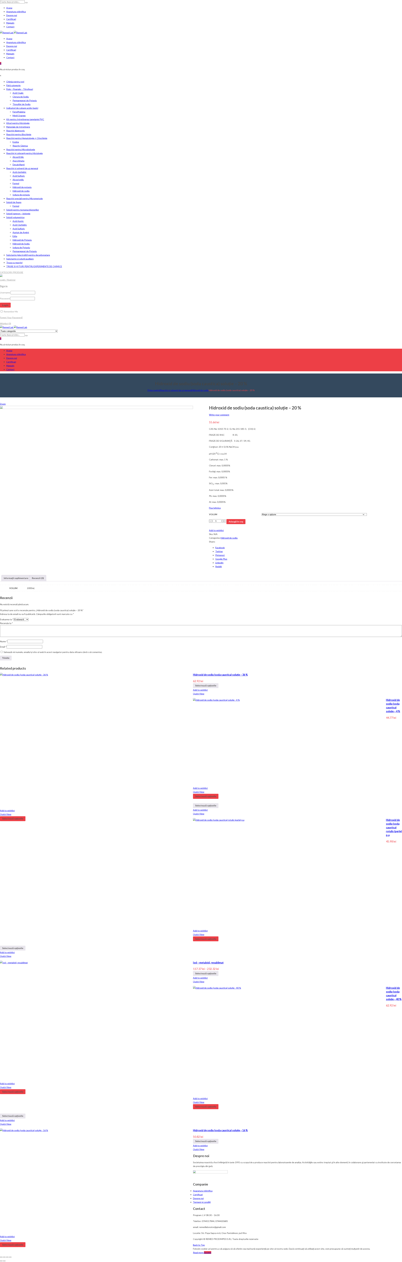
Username (5, 292)
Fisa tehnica (215, 508)
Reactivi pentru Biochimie (18, 134)
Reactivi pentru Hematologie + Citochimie (26, 138)
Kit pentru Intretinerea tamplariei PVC (25, 119)
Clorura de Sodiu (21, 96)
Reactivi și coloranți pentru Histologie (24, 153)
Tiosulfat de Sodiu (21, 104)
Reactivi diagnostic (15, 130)
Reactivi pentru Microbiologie (20, 149)
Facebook (220, 547)
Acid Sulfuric (19, 175)
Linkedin (219, 562)
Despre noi (11, 15)
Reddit (218, 566)
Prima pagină (153, 390)
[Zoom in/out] (10, 1257)
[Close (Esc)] (1, 1257)
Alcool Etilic (18, 157)
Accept (207, 1252)
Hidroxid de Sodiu (21, 243)
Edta (15, 236)
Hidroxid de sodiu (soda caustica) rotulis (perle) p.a (394, 827)
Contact (10, 26)
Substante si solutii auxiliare (20, 258)
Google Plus (221, 559)
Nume (3, 641)
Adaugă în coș (236, 521)
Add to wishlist (216, 530)
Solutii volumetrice (15, 217)
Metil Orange (19, 115)
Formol (16, 183)
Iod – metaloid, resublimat (208, 962)
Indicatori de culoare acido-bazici (22, 108)
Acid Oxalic (18, 93)
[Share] (4, 1257)
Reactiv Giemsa (20, 145)
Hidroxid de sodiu (21, 191)
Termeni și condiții (202, 1202)
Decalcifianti (19, 164)
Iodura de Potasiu (21, 247)
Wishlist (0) (5, 323)
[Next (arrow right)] (4, 1260)
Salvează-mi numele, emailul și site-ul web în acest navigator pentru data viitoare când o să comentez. (53, 652)
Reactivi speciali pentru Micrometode (24, 198)
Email (3, 646)
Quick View (198, 693)
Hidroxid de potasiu (22, 187)
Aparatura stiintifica (16, 11)
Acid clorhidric (19, 172)
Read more (198, 1252)
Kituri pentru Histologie (18, 123)
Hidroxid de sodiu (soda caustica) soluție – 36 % (220, 674)
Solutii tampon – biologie (18, 213)
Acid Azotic (18, 221)
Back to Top (199, 1245)
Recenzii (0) (38, 578)
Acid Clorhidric (20, 225)
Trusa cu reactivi (14, 262)
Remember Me (10, 311)
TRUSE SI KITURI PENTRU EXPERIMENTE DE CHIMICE (34, 266)
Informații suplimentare (16, 578)
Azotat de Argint (21, 232)
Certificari (11, 19)
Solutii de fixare (13, 202)
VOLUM (213, 514)
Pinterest (220, 555)
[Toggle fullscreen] (7, 1257)
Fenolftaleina (19, 111)
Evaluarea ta (7, 619)
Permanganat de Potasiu (25, 100)
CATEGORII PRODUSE (11, 272)
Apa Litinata (18, 160)
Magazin (10, 23)
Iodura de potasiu (21, 194)
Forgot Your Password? (11, 317)
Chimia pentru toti (15, 81)
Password (5, 298)
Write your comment (219, 414)
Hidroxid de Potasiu (22, 240)
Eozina (16, 142)
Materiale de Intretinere (18, 126)
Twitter (219, 551)
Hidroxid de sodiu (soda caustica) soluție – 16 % (220, 1130)
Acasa (9, 7)
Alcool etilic (18, 179)
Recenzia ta (6, 623)
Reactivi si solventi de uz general (22, 168)
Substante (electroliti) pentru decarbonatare (28, 255)
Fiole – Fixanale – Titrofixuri (19, 89)
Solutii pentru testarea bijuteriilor (22, 209)
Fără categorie (13, 85)
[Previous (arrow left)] (1, 1260)
